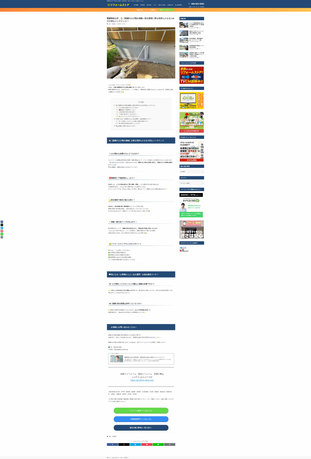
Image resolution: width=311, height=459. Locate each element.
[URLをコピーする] (169, 444)
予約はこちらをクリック (166, 10)
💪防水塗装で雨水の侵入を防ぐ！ (127, 112)
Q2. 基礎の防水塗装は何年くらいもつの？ (129, 123)
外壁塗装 (113, 23)
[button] (112, 444)
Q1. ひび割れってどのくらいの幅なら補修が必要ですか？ (133, 121)
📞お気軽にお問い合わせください (126, 126)
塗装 (110, 23)
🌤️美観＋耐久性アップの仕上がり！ (128, 114)
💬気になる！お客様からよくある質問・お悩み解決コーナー (133, 119)
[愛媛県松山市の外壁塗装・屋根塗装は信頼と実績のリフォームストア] (118, 4)
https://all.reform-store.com (142, 380)
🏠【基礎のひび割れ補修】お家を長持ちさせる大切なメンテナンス (135, 105)
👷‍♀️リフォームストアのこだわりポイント (129, 116)
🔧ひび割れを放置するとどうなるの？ (128, 107)
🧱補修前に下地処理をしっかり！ (127, 110)
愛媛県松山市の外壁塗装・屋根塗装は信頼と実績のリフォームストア (144, 357)
